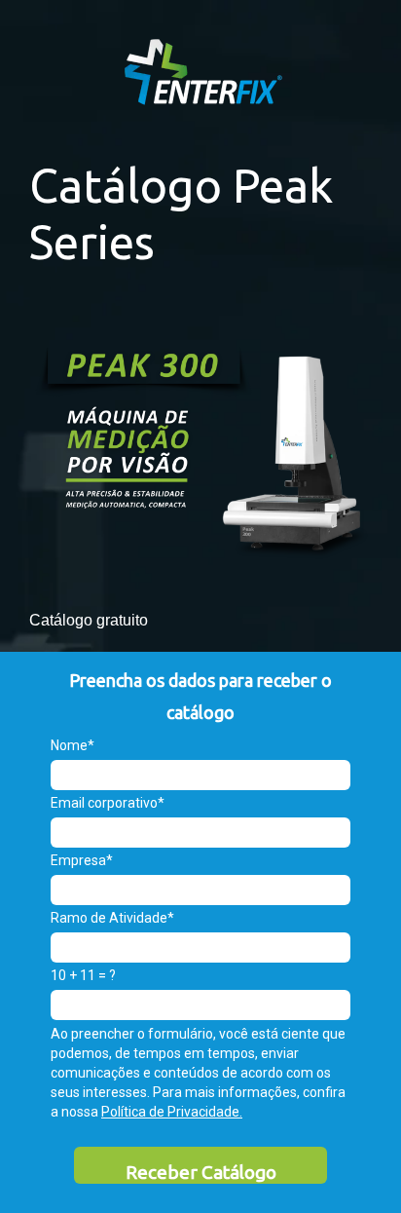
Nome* (72, 745)
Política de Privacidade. (171, 1111)
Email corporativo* (107, 803)
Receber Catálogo (201, 1172)
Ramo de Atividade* (112, 918)
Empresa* (82, 860)
